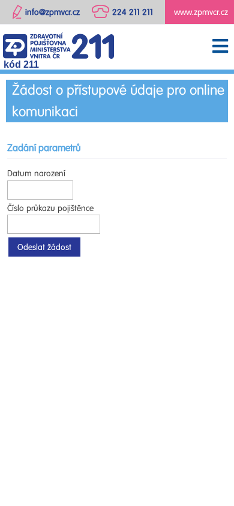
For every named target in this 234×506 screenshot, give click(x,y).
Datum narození (36, 173)
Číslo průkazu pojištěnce (50, 208)
